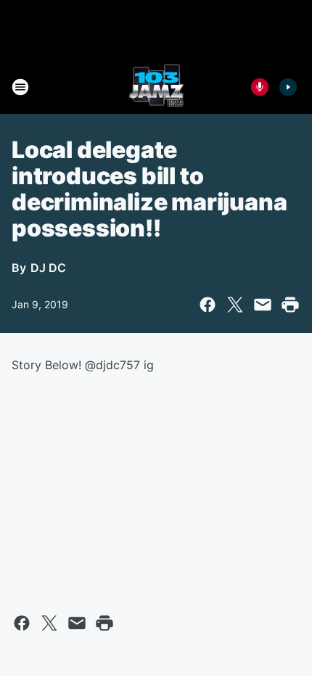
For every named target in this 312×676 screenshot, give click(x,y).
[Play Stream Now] (288, 87)
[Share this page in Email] (263, 304)
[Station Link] (156, 87)
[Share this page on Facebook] (207, 304)
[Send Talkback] (259, 87)
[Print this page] (290, 304)
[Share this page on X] (235, 304)
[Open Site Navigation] (20, 87)
